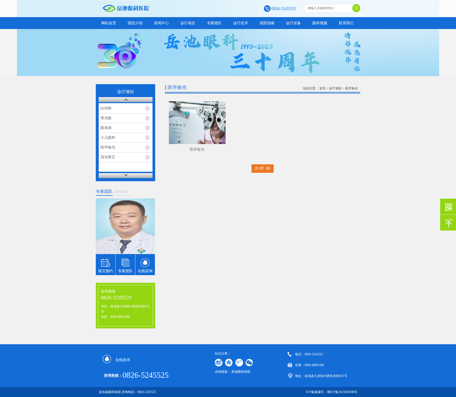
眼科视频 (319, 23)
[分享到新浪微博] (218, 362)
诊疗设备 (293, 23)
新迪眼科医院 (240, 372)
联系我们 (346, 23)
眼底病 (106, 128)
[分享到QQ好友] (229, 362)
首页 (322, 88)
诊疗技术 (240, 23)
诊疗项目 (187, 23)
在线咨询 (122, 360)
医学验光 (108, 147)
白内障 (106, 108)
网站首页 (108, 23)
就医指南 (267, 23)
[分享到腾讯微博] (239, 362)
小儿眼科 (108, 138)
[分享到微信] (249, 362)
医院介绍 (135, 23)
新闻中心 (161, 23)
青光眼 (106, 118)
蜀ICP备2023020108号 (342, 392)
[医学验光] (197, 122)
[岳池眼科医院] (143, 11)
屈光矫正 (108, 157)
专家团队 (214, 23)
